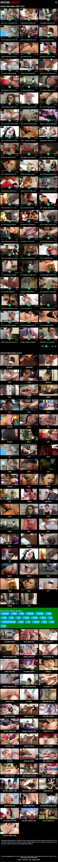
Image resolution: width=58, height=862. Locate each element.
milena (49, 614)
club (28, 622)
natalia (43, 618)
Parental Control (36, 859)
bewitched (30, 614)
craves (14, 614)
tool (4, 626)
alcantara (40, 614)
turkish (26, 618)
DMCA (30, 859)
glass (44, 622)
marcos (35, 618)
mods (52, 622)
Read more (3, 845)
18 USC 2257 (25, 859)
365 (53, 346)
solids (21, 622)
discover (36, 622)
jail (51, 618)
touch (4, 618)
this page (25, 857)
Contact (20, 859)
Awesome (10, 2)
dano (22, 614)
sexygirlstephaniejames (9, 622)
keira (11, 618)
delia (18, 618)
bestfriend (5, 614)
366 (55, 346)
